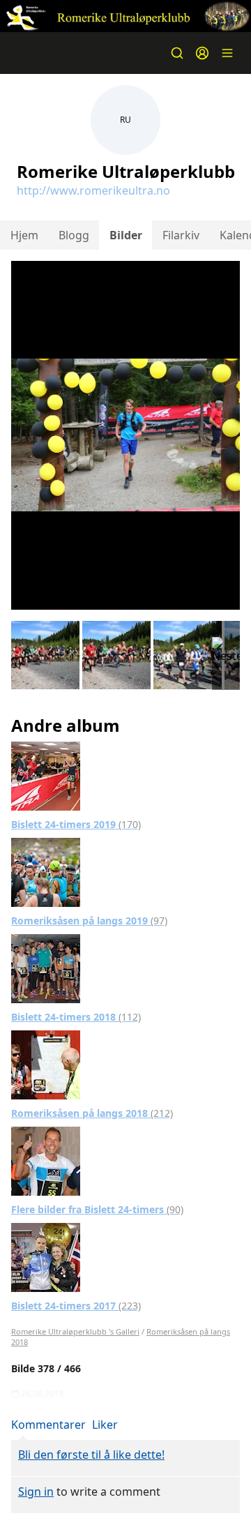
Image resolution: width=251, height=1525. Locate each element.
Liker (105, 1424)
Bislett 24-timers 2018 (76, 1016)
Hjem (24, 235)
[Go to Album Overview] (45, 775)
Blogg (74, 235)
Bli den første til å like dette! (91, 1454)
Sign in (36, 1491)
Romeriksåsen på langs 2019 (89, 920)
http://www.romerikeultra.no (93, 190)
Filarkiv (180, 235)
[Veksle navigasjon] (227, 53)
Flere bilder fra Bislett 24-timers (97, 1209)
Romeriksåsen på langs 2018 (92, 1113)
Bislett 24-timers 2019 (76, 824)
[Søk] (177, 53)
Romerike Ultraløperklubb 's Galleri (75, 1331)
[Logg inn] (202, 53)
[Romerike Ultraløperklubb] (125, 16)
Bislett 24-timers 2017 (76, 1305)
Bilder (125, 235)
